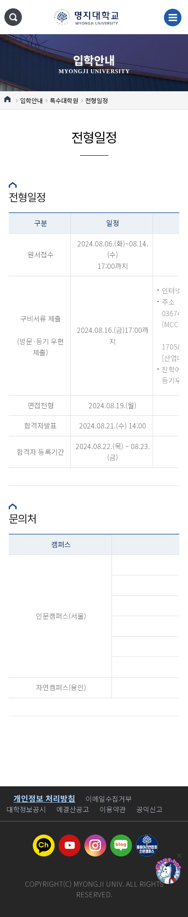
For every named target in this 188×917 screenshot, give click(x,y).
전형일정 (96, 100)
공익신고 (149, 809)
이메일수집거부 (109, 798)
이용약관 (113, 809)
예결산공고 (72, 809)
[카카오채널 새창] (44, 840)
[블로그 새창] (121, 840)
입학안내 (31, 100)
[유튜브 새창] (69, 840)
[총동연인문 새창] (147, 840)
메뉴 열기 (172, 17)
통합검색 (13, 17)
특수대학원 (64, 100)
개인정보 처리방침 (44, 798)
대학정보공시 (26, 809)
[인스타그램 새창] (95, 840)
